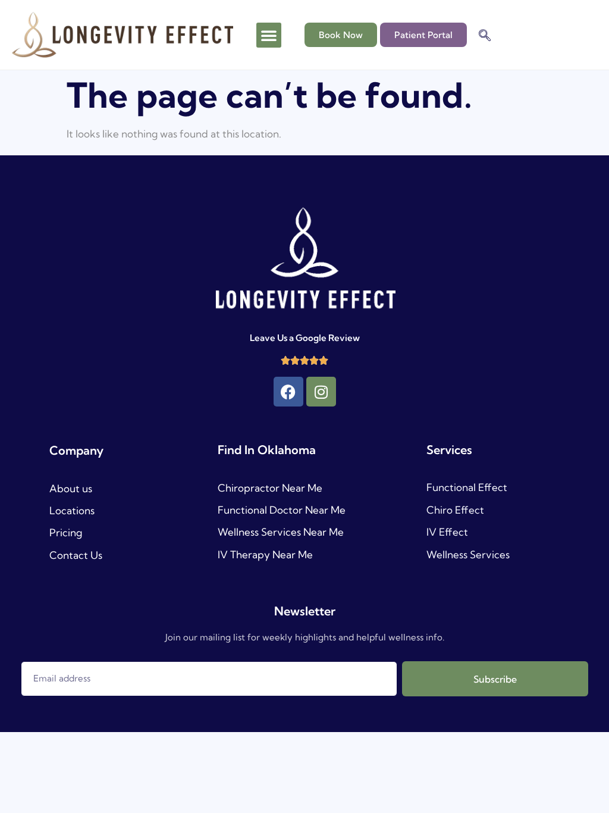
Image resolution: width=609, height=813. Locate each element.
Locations (72, 510)
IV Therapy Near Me (265, 554)
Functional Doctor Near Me (282, 510)
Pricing (65, 532)
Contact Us (75, 555)
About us (70, 488)
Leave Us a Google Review (305, 337)
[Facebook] (288, 391)
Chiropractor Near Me (270, 487)
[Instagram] (321, 391)
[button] (268, 35)
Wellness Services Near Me (281, 532)
